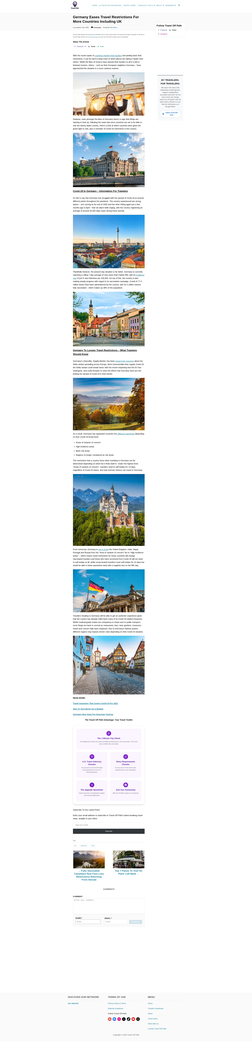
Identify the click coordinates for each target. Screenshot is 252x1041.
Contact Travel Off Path (157, 1029)
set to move (103, 549)
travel (92, 845)
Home (150, 1003)
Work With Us (153, 1024)
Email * (108, 918)
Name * (79, 918)
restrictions (84, 845)
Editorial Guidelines (115, 1009)
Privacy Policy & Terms (117, 1003)
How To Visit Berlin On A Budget (88, 709)
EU (75, 845)
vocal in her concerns (124, 361)
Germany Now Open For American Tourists (93, 714)
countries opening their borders (108, 55)
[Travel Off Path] (77, 5)
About (150, 1014)
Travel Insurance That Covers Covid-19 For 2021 (95, 703)
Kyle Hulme (113, 27)
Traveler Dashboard (155, 1009)
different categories (126, 434)
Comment (78, 896)
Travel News (153, 1019)
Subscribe (108, 831)
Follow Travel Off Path (172, 114)
